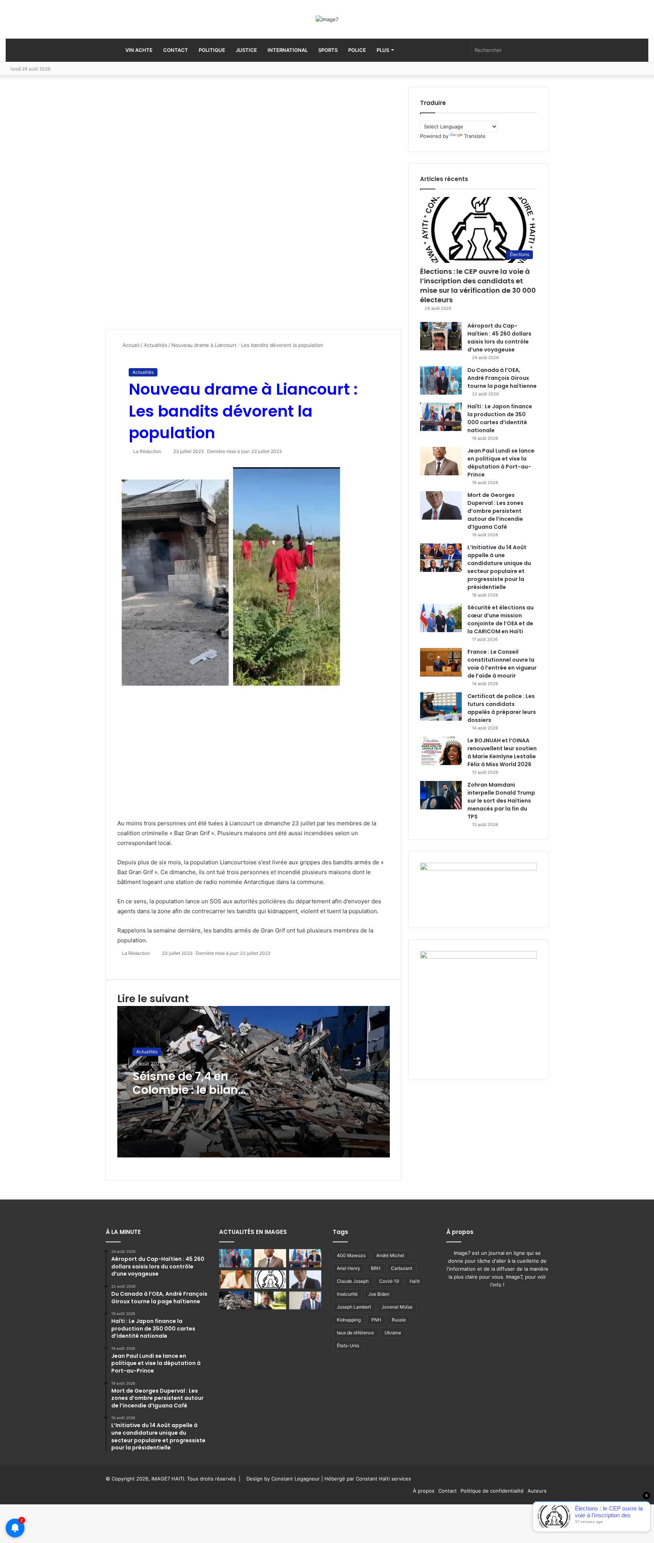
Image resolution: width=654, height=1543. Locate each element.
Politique (212, 50)
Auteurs (537, 1491)
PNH (376, 1320)
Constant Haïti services (383, 1479)
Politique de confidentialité (492, 1491)
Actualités (155, 345)
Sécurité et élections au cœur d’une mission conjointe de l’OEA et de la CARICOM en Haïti (500, 619)
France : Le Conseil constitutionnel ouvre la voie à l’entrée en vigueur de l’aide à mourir (502, 663)
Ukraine (393, 1332)
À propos (423, 1491)
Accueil (130, 345)
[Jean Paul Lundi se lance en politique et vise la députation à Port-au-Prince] (441, 461)
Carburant (401, 1268)
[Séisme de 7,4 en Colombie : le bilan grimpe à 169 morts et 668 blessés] (235, 1301)
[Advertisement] (162, 208)
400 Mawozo (351, 1255)
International (288, 50)
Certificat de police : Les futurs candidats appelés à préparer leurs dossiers (501, 708)
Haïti (415, 1281)
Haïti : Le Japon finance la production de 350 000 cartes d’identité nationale (499, 418)
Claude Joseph (353, 1281)
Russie (399, 1320)
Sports (328, 50)
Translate (475, 136)
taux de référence (355, 1332)
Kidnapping (349, 1320)
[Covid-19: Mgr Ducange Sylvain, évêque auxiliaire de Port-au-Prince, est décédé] (270, 1301)
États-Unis (348, 1345)
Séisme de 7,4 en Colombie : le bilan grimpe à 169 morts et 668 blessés (194, 1096)
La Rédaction (147, 451)
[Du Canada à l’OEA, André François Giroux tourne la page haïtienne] (441, 380)
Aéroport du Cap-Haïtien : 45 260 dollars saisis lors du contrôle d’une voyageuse (499, 337)
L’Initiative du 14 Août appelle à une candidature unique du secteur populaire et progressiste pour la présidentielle (499, 567)
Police (357, 50)
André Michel (390, 1255)
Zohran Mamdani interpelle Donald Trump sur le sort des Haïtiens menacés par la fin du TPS (501, 800)
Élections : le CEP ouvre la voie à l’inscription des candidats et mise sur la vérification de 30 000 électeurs (478, 286)
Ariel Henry (348, 1268)
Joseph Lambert (354, 1307)
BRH (375, 1268)
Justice (246, 50)
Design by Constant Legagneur (283, 1479)
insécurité (347, 1294)
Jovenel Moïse (397, 1307)
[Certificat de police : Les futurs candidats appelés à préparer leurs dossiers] (441, 706)
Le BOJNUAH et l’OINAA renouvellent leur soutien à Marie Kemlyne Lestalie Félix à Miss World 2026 (502, 752)
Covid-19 (389, 1281)
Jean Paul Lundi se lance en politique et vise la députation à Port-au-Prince (500, 462)
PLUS (383, 50)
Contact (175, 50)
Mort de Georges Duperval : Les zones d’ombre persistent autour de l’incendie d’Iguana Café (495, 511)
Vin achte (138, 50)
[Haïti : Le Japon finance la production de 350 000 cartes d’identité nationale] (441, 417)
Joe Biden (378, 1294)
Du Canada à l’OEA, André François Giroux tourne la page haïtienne (502, 378)
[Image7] (327, 19)
